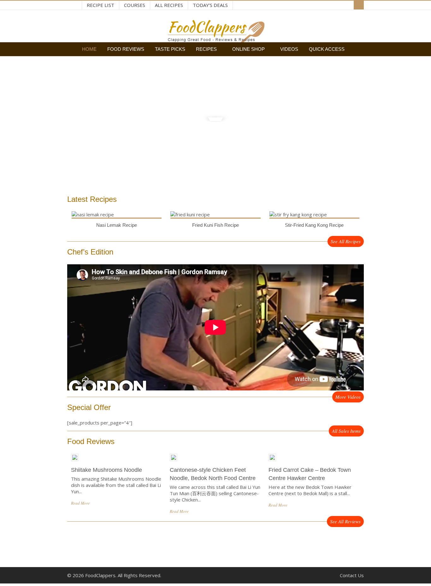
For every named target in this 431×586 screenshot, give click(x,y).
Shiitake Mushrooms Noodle (106, 470)
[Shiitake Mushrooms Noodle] (75, 463)
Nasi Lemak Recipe (116, 225)
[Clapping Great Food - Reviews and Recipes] (215, 39)
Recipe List (100, 5)
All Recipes (169, 5)
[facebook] (75, 5)
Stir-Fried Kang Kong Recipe (314, 225)
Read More (80, 503)
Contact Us (352, 575)
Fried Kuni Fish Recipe (215, 225)
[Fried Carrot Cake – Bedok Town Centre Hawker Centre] (272, 463)
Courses (134, 5)
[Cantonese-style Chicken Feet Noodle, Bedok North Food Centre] (173, 463)
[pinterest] (69, 5)
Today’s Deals (210, 5)
